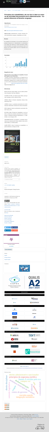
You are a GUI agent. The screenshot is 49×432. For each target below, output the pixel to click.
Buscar (21, 418)
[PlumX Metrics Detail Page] (11, 239)
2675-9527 (36, 414)
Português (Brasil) (7, 257)
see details (11, 246)
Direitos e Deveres (7, 218)
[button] (7, 227)
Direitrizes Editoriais (8, 216)
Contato (24, 418)
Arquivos (9, 10)
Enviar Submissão (8, 249)
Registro (31, 418)
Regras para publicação (8, 215)
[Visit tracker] (24, 271)
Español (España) (7, 259)
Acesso (28, 418)
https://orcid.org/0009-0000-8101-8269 (10, 27)
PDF (7, 157)
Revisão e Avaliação (8, 222)
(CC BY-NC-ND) (7, 209)
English (5, 255)
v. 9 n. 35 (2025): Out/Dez (16, 10)
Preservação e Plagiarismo (9, 221)
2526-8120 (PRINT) (35, 416)
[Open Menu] (4, 2)
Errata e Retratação (8, 219)
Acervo (18, 418)
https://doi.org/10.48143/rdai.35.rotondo (15, 30)
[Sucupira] (24, 289)
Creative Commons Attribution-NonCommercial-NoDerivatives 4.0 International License (12, 206)
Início (5, 10)
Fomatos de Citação (8, 179)
